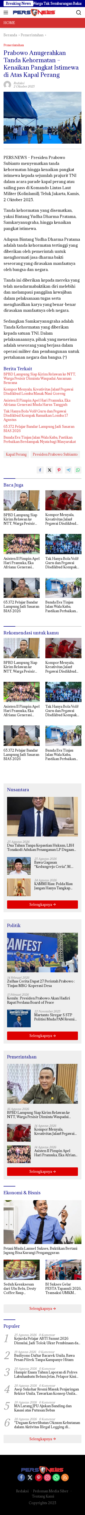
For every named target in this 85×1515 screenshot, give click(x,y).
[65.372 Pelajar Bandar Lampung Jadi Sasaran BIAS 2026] (22, 588)
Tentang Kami (43, 1496)
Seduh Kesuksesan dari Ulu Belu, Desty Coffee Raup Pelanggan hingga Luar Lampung (20, 1288)
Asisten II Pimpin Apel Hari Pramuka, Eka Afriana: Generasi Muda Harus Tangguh (37, 402)
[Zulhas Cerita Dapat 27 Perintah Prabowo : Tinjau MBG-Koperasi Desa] (42, 953)
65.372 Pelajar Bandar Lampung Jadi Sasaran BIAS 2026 (39, 429)
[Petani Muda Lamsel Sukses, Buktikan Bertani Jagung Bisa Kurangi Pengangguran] (42, 1222)
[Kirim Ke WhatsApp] (77, 470)
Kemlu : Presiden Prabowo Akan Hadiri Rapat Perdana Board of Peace (38, 1000)
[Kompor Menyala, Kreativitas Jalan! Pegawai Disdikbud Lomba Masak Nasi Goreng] (63, 500)
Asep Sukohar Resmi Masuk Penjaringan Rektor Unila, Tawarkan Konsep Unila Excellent (46, 1391)
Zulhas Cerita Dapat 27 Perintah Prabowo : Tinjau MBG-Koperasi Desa (41, 983)
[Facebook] (21, 1478)
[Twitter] (30, 1478)
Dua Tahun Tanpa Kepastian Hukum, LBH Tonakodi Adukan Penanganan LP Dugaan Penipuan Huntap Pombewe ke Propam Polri (40, 847)
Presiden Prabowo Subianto (55, 454)
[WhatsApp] (56, 1478)
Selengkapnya (41, 904)
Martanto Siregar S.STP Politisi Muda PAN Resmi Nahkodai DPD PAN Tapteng (54, 1017)
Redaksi (22, 1491)
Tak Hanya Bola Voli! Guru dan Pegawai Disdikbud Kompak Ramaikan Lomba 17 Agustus (36, 415)
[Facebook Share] (40, 470)
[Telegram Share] (68, 470)
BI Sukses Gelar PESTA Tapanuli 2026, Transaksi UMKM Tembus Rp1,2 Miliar (63, 1288)
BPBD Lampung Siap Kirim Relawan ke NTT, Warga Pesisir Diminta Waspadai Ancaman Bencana (40, 378)
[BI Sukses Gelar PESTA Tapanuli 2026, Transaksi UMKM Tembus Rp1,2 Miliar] (63, 1270)
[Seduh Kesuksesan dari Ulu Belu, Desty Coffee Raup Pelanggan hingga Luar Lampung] (22, 1270)
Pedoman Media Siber (50, 1491)
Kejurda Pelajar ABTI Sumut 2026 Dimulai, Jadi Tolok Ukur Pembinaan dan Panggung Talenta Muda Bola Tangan (47, 1340)
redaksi (18, 83)
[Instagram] (47, 1478)
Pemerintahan (14, 45)
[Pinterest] (38, 1478)
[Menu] (7, 12)
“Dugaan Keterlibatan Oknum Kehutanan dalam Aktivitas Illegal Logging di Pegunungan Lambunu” (47, 1425)
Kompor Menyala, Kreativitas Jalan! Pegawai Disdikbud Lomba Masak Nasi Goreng (38, 391)
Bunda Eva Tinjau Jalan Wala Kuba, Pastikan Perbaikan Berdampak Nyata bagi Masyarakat (40, 439)
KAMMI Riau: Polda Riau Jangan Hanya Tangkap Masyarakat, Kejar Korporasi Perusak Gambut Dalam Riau (53, 886)
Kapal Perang (16, 454)
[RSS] (65, 1478)
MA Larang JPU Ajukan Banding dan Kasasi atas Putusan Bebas (43, 1408)
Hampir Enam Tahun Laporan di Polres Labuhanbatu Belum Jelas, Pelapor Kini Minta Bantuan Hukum (45, 1374)
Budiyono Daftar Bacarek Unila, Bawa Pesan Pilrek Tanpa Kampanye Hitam (44, 1357)
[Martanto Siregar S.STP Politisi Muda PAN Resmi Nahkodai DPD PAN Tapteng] (19, 1018)
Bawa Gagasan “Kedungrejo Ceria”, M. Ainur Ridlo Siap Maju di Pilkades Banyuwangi (54, 864)
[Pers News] (33, 12)
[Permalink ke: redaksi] (7, 84)
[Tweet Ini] (49, 470)
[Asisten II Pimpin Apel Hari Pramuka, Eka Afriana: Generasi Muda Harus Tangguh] (22, 544)
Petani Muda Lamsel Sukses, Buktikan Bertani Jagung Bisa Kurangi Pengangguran (40, 1250)
